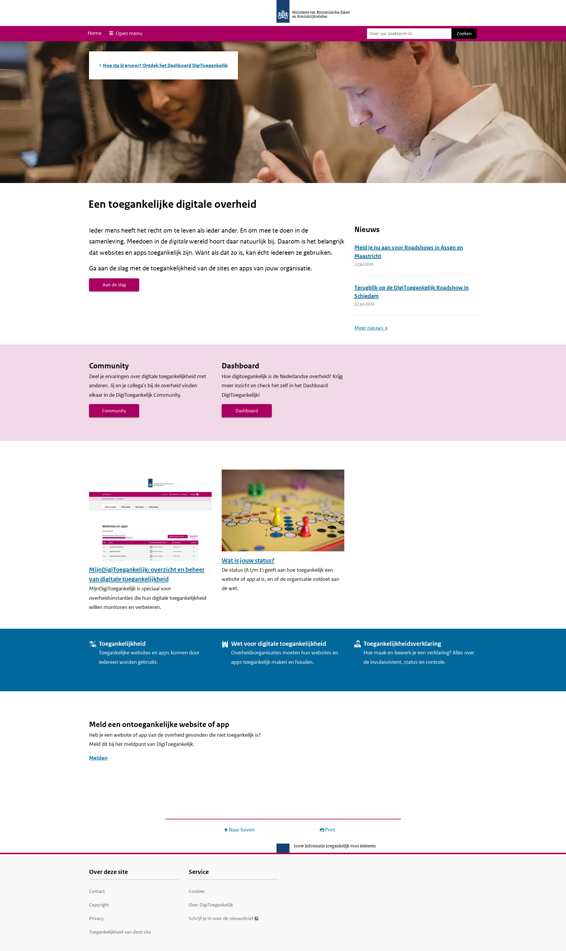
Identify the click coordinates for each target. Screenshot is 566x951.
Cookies (197, 891)
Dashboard (247, 411)
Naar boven (242, 829)
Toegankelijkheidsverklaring (402, 644)
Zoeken (464, 33)
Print (330, 829)
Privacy (96, 918)
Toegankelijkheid (122, 644)
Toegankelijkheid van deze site (120, 932)
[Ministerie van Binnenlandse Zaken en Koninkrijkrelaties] (283, 11)
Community (114, 411)
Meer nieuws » (371, 328)
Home (94, 33)
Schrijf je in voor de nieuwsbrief (221, 918)
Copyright (99, 905)
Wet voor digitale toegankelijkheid (278, 644)
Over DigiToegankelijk (211, 905)
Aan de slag (114, 285)
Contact (97, 891)
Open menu (129, 33)
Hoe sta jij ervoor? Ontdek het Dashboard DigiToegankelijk (165, 65)
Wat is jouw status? (248, 560)
